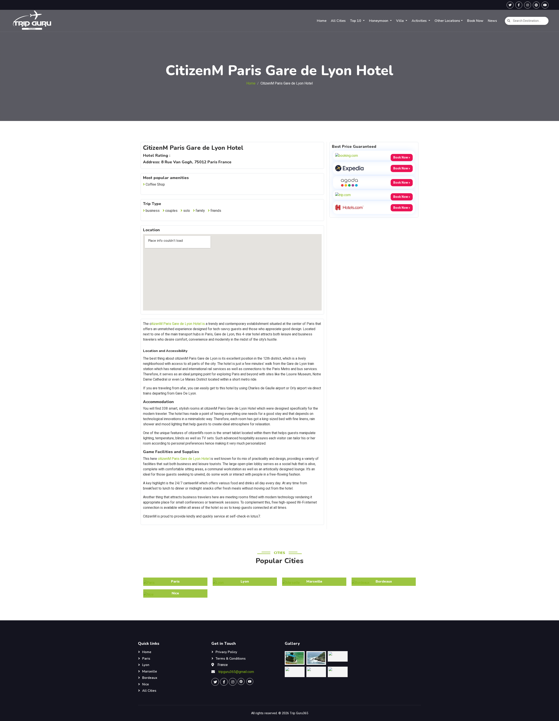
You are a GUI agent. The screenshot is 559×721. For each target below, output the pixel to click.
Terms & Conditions (231, 658)
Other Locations (447, 20)
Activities (420, 20)
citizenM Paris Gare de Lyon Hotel (184, 458)
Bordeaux (149, 678)
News (492, 20)
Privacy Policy (226, 652)
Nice (145, 684)
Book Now (475, 20)
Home (321, 20)
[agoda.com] (349, 182)
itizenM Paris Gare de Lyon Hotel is (178, 323)
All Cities (338, 20)
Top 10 (356, 20)
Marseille (149, 671)
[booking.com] (346, 155)
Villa (400, 20)
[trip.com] (343, 194)
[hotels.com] (349, 207)
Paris (146, 658)
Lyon (145, 665)
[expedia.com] (349, 168)
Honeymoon (379, 20)
